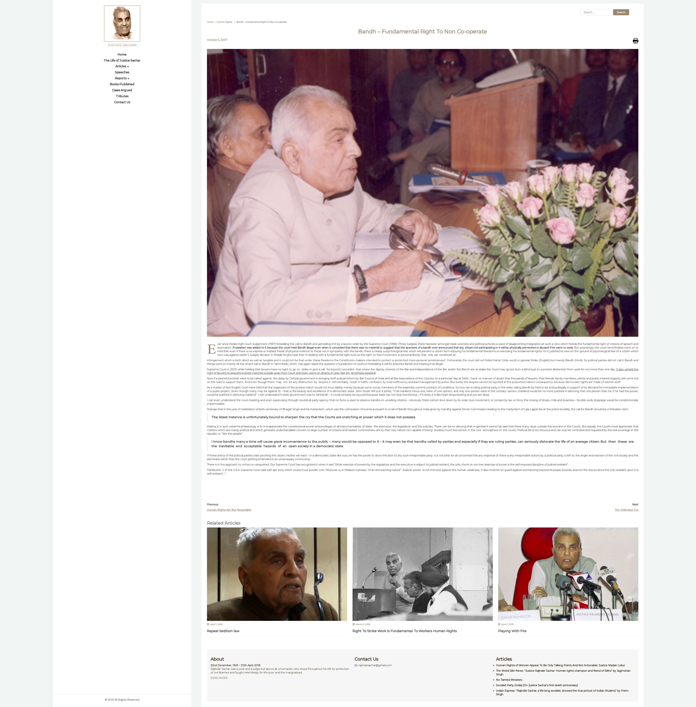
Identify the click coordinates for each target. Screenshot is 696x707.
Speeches (122, 72)
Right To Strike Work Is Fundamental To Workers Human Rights (405, 631)
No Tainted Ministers (509, 679)
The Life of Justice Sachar (122, 60)
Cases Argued (122, 90)
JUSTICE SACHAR (122, 45)
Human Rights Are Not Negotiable (229, 510)
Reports (121, 78)
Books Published (122, 84)
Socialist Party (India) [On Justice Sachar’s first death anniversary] (537, 685)
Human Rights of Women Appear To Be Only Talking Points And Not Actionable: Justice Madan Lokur (560, 665)
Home (122, 54)
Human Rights (224, 21)
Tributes (122, 96)
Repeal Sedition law (223, 631)
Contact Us (122, 102)
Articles (120, 66)
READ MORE (219, 678)
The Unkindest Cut (626, 510)
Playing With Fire (512, 631)
